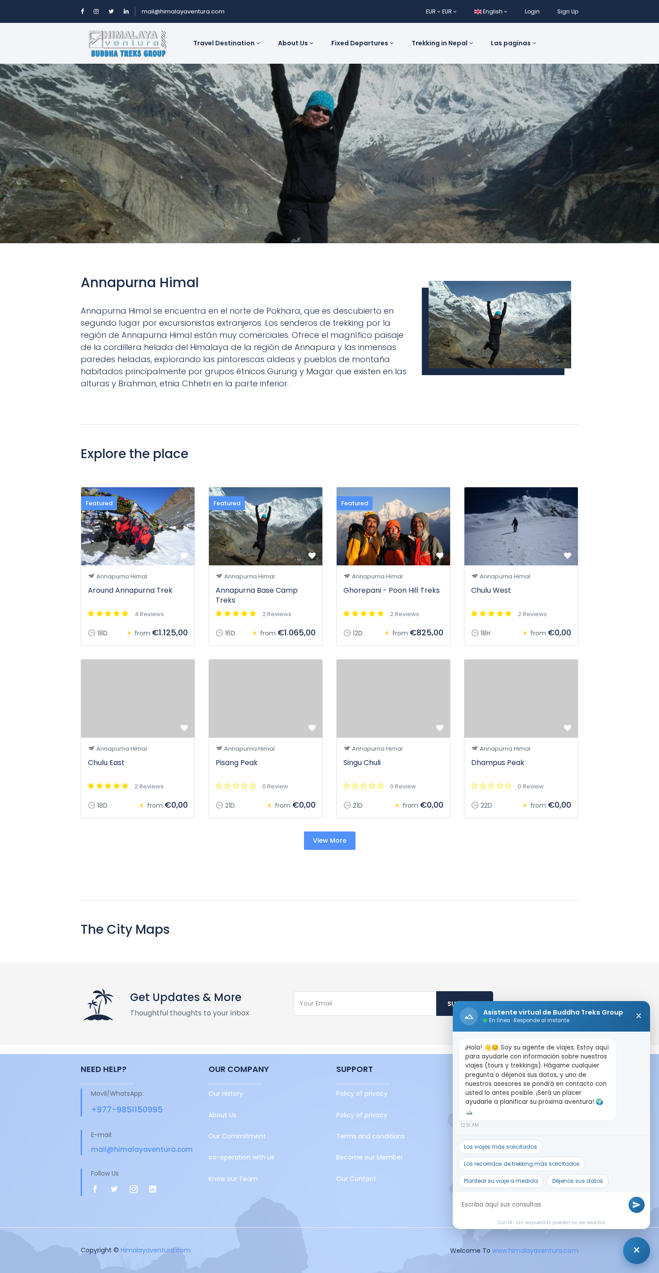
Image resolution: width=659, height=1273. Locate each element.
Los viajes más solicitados (500, 1147)
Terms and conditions (370, 1136)
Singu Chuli (362, 762)
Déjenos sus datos (577, 1181)
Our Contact (356, 1178)
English (492, 11)
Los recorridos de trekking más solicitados (522, 1164)
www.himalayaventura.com (535, 1250)
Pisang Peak (237, 762)
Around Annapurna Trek (130, 590)
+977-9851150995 (127, 1109)
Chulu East (106, 762)
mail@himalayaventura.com (183, 11)
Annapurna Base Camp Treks (257, 595)
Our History (225, 1093)
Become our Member (369, 1157)
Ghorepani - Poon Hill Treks (391, 590)
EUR (431, 11)
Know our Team (233, 1178)
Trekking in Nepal (440, 43)
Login (532, 11)
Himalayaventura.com (156, 1250)
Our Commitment (237, 1136)
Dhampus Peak (498, 762)
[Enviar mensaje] (637, 1205)
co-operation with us (241, 1157)
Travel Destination (224, 43)
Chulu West (491, 590)
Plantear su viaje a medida (501, 1181)
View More (330, 840)
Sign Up (567, 11)
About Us (293, 43)
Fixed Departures (360, 43)
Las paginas (511, 43)
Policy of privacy (361, 1093)
